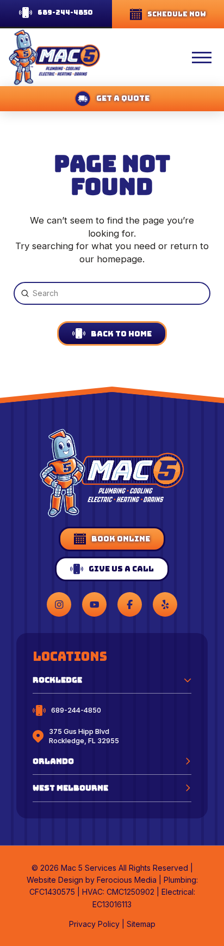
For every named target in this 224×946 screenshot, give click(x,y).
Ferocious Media (127, 879)
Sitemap (141, 924)
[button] (172, 57)
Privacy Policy (94, 924)
